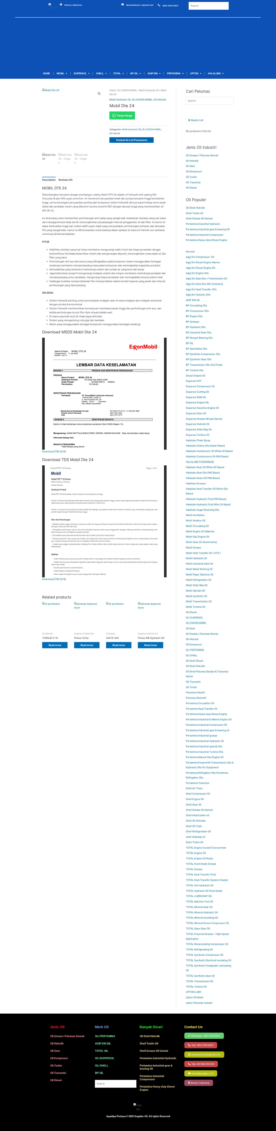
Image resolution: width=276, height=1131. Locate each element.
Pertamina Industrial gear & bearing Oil (208, 229)
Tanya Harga (124, 115)
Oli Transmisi (193, 182)
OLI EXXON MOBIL (127, 90)
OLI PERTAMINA (105, 1036)
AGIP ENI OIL (103, 1043)
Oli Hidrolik (160, 99)
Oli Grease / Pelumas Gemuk (202, 155)
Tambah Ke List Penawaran (131, 140)
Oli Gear (190, 166)
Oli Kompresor (194, 171)
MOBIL (60, 73)
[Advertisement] (133, 44)
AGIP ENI (152, 73)
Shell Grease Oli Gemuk (199, 218)
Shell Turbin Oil (194, 213)
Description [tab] (49, 179)
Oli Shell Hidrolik (195, 207)
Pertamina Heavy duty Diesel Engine (206, 240)
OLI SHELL (101, 1065)
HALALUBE (214, 73)
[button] (99, 93)
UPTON (194, 73)
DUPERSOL (80, 73)
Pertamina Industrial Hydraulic (203, 223)
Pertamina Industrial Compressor (204, 234)
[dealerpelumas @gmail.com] (122, 4)
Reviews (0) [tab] (66, 179)
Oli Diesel (191, 187)
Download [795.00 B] (54, 451)
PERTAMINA (174, 73)
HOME (46, 73)
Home (112, 90)
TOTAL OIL (101, 1051)
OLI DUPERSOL (104, 1058)
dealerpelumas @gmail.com (139, 5)
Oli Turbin (191, 176)
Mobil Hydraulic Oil (149, 90)
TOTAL (117, 73)
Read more (55, 645)
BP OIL (134, 73)
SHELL (100, 73)
